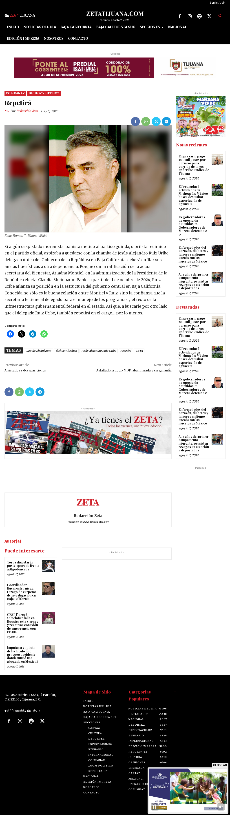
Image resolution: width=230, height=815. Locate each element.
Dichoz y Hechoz (44, 93)
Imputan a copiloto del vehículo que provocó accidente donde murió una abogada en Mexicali (22, 654)
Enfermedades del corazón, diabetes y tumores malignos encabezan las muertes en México (193, 254)
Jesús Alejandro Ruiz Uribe (98, 350)
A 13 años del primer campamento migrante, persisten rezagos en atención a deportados (194, 281)
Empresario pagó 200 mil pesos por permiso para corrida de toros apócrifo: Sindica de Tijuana (194, 165)
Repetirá (125, 350)
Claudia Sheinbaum (38, 350)
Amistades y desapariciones (25, 370)
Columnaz (15, 93)
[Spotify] (199, 16)
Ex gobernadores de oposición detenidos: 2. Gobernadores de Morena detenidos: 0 (193, 225)
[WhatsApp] (145, 121)
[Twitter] (209, 16)
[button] (220, 15)
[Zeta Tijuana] (115, 14)
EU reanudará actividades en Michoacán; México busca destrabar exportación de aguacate (193, 195)
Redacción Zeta (27, 111)
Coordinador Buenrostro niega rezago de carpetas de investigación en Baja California (21, 592)
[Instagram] (189, 16)
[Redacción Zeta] (7, 111)
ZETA (139, 350)
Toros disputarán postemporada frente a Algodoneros (23, 565)
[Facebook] (180, 16)
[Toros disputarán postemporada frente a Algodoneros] (48, 566)
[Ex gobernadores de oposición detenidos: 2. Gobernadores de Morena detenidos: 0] (217, 220)
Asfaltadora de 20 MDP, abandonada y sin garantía (134, 370)
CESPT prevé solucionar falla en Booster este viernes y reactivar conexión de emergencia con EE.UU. (22, 623)
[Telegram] (166, 121)
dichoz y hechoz (66, 350)
